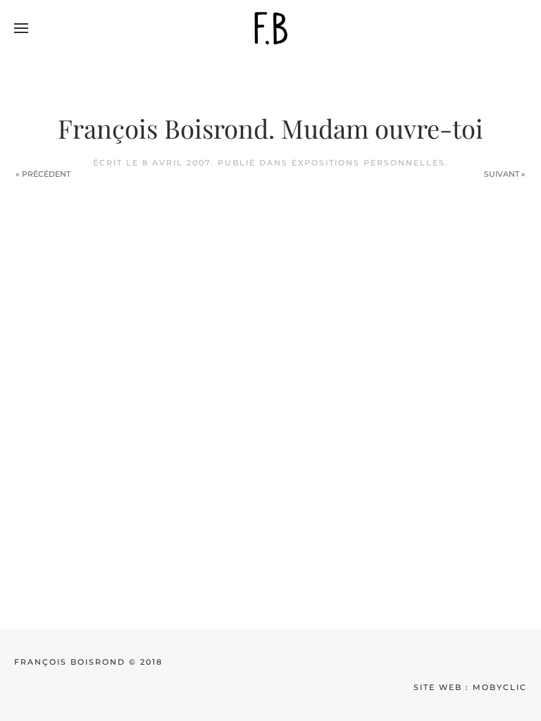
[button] (21, 28)
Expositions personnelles (368, 163)
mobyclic (500, 687)
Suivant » (505, 174)
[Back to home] (270, 28)
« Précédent (42, 174)
